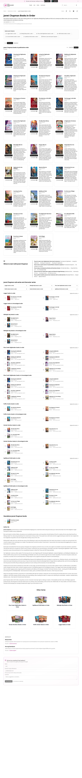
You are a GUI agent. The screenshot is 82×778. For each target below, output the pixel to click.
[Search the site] (62, 5)
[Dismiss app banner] (78, 1)
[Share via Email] (73, 11)
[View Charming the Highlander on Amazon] (8, 59)
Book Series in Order (12, 11)
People (30, 5)
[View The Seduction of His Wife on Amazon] (34, 103)
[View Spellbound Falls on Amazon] (34, 195)
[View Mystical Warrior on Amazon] (34, 172)
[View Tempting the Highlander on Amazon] (8, 80)
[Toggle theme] (76, 5)
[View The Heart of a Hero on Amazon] (8, 218)
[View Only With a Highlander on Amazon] (59, 80)
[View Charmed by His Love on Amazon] (59, 172)
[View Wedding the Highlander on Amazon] (59, 59)
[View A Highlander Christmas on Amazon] (59, 125)
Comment (7, 674)
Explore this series (73, 293)
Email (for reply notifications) (10, 668)
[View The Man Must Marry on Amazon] (34, 125)
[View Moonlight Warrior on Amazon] (8, 149)
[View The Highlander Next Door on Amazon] (34, 218)
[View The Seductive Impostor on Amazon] (34, 80)
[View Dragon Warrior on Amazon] (34, 149)
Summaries (43, 5)
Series (38, 5)
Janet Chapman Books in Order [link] (24, 11)
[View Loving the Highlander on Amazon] (34, 59)
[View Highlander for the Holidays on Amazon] (8, 172)
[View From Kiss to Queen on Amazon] (8, 241)
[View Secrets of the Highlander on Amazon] (8, 125)
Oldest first (76, 47)
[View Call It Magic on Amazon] (34, 241)
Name (6, 664)
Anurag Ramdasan (10, 646)
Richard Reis (8, 639)
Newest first (71, 47)
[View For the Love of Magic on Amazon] (59, 195)
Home (5, 11)
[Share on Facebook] (66, 11)
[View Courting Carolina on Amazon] (8, 195)
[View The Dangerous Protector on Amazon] (8, 103)
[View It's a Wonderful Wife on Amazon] (59, 218)
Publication (10, 43)
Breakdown (16, 43)
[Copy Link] (77, 11)
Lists (34, 5)
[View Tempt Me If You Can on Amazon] (59, 149)
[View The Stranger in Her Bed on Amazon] (59, 103)
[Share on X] (70, 11)
